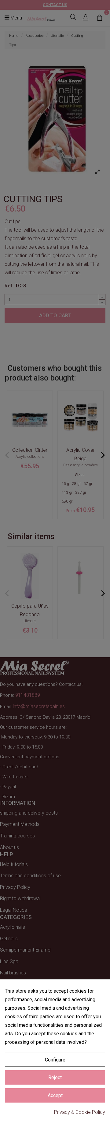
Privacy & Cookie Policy (79, 1112)
